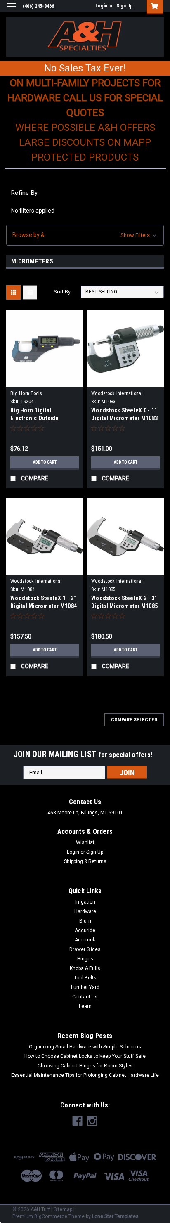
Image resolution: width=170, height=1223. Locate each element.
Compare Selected (134, 720)
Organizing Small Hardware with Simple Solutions (85, 1047)
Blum (85, 921)
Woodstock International (117, 393)
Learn (85, 1006)
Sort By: (63, 292)
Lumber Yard (85, 987)
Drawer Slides (85, 949)
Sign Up (124, 6)
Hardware (85, 911)
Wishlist (85, 842)
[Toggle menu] (11, 11)
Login (101, 6)
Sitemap (63, 1209)
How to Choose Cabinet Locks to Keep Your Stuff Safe (85, 1056)
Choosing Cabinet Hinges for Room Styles (85, 1066)
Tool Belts (85, 978)
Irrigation (85, 902)
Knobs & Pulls (85, 968)
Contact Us (85, 997)
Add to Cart (45, 462)
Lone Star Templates (115, 1216)
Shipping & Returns (85, 861)
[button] (85, 235)
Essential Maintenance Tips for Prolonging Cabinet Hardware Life (85, 1075)
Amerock (85, 940)
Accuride (85, 930)
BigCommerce (50, 1216)
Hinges (85, 959)
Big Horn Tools (26, 393)
